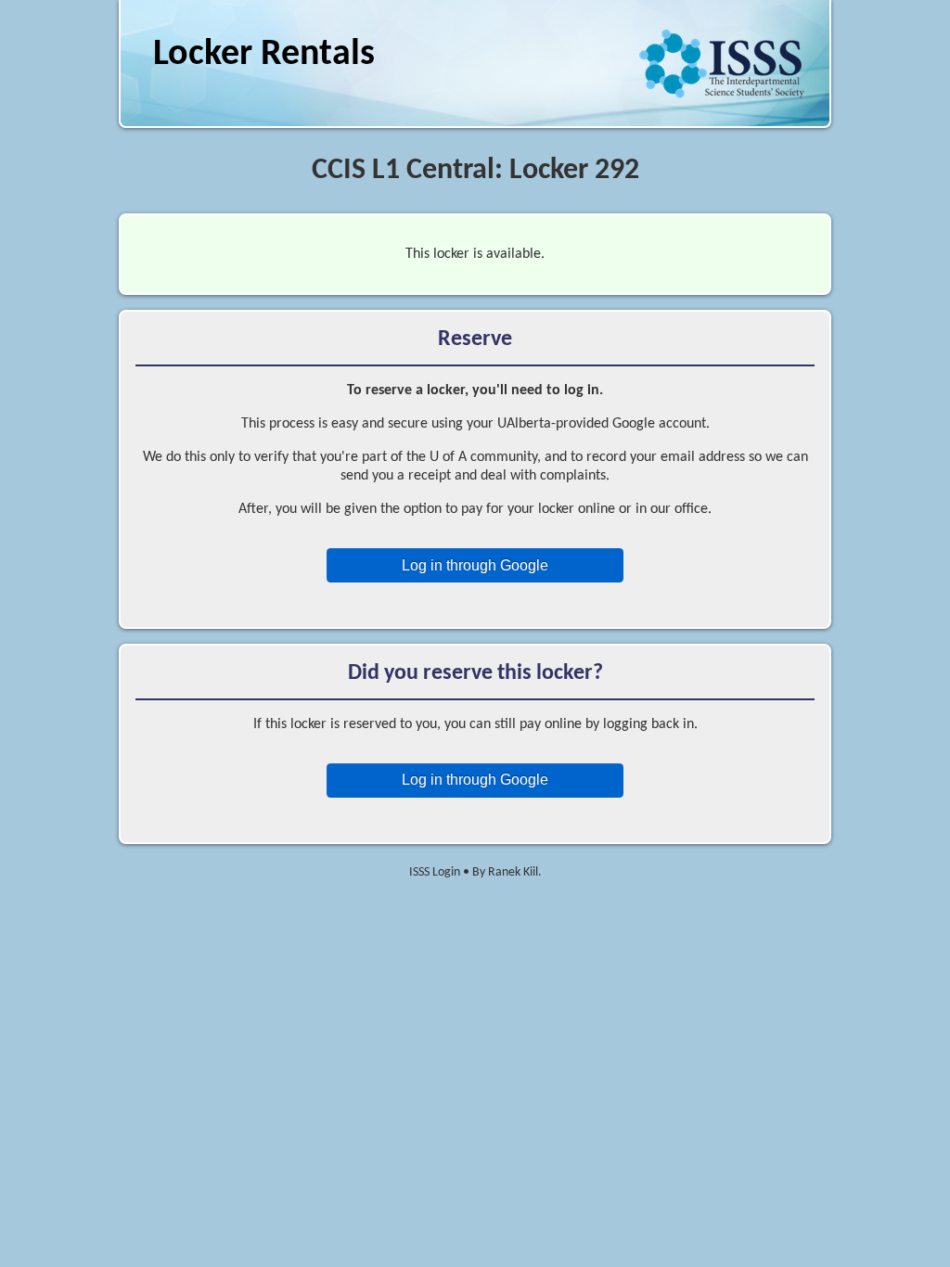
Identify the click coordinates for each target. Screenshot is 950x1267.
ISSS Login (434, 872)
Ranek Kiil (513, 872)
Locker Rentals (264, 54)
